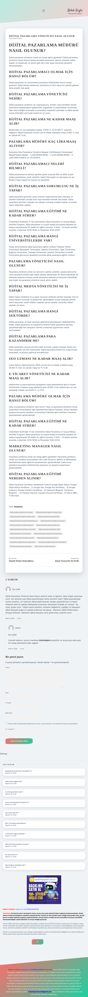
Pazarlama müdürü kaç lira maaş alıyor (22, 542)
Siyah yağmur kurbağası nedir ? (15, 865)
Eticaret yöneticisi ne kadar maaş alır (22, 538)
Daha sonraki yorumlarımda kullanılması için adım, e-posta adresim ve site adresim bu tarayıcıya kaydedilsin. (43, 723)
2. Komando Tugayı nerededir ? (15, 834)
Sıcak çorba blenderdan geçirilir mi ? (17, 802)
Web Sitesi (9, 713)
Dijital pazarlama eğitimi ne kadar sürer (48, 512)
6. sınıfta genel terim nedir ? (14, 792)
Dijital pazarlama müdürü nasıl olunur (53, 521)
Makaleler (18, 507)
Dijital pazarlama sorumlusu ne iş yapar (22, 529)
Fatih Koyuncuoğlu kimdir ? (14, 781)
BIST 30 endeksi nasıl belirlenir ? (15, 823)
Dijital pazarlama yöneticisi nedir (49, 529)
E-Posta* (8, 703)
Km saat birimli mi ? (11, 854)
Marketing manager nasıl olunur (47, 538)
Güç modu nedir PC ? (12, 813)
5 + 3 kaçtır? (10, 729)
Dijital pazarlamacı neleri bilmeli (20, 533)
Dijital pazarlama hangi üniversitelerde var (23, 521)
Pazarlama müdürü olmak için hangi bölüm (52, 542)
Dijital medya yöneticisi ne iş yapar (21, 512)
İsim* (7, 693)
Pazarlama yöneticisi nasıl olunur (20, 546)
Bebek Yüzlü (75, 10)
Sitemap (3, 754)
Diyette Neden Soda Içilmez (21, 561)
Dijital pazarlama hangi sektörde (48, 516)
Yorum (8, 667)
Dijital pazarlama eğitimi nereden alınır (22, 516)
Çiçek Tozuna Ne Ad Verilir (67, 561)
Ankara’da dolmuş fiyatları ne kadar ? (17, 844)
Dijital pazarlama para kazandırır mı (48, 525)
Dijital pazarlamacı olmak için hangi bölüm (47, 533)
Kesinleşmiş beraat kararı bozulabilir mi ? (18, 771)
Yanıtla (19, 618)
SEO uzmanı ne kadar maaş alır (45, 546)
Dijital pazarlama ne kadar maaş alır (21, 525)
